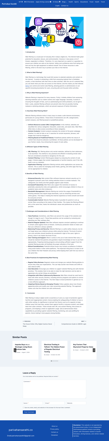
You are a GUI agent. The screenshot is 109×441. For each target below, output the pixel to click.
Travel (91, 2)
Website (69, 403)
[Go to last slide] (15, 350)
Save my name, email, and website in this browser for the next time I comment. (47, 407)
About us (54, 426)
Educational (84, 2)
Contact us (54, 432)
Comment (27, 381)
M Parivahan (30, 2)
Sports (76, 2)
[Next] (94, 350)
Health (71, 2)
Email (47, 403)
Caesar (18, 352)
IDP (20, 2)
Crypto (57, 5)
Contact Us (64, 5)
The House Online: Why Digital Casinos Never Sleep (37, 324)
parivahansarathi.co (21, 429)
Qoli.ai (27, 86)
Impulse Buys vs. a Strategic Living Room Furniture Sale (23, 347)
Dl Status (56, 2)
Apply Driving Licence (42, 2)
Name (26, 403)
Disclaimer (54, 435)
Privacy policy (54, 429)
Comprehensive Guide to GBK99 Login (73, 323)
